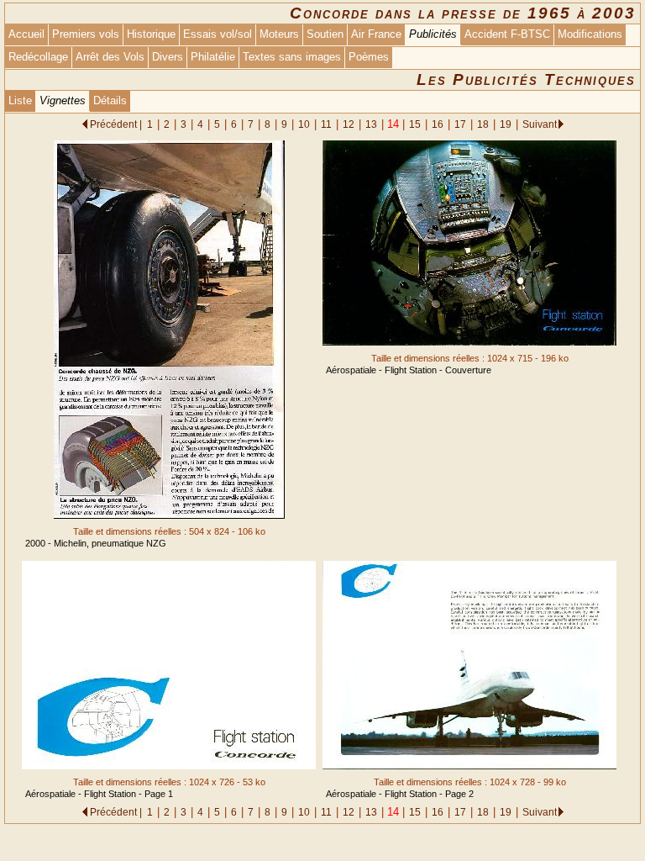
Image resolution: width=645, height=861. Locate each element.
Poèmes (369, 56)
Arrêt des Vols (110, 56)
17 (460, 124)
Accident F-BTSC (507, 34)
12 (348, 124)
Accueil (26, 34)
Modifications (590, 34)
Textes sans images (292, 56)
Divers (167, 56)
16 (437, 124)
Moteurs (279, 34)
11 (326, 124)
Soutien (325, 34)
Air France (376, 34)
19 (505, 124)
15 (415, 124)
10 (304, 124)
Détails (110, 100)
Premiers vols (85, 34)
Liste (20, 100)
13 (371, 124)
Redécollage (38, 56)
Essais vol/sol (217, 34)
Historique (151, 34)
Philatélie (213, 56)
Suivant (539, 124)
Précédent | (116, 124)
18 (483, 124)
